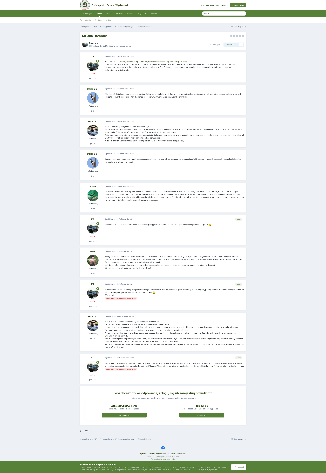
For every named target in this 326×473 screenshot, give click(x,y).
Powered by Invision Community (163, 459)
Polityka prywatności (157, 454)
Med (92, 251)
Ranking (130, 13)
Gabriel (92, 121)
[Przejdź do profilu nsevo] (93, 195)
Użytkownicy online (103, 20)
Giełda (109, 13)
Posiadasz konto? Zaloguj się (213, 5)
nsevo (92, 186)
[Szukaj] (243, 13)
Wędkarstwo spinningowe (120, 46)
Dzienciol (92, 89)
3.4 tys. (94, 79)
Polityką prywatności (213, 470)
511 (93, 111)
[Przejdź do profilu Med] (93, 260)
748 (93, 144)
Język (142, 454)
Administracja (85, 20)
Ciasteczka (181, 454)
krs (96, 43)
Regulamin (142, 13)
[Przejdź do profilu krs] (85, 44)
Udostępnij (215, 45)
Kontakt (154, 13)
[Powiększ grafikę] (210, 224)
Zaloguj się (201, 415)
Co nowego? (87, 13)
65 (93, 209)
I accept (240, 467)
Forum (99, 13)
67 (93, 274)
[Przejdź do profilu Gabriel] (93, 130)
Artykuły (119, 13)
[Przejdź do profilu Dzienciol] (93, 98)
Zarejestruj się (238, 5)
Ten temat (233, 13)
